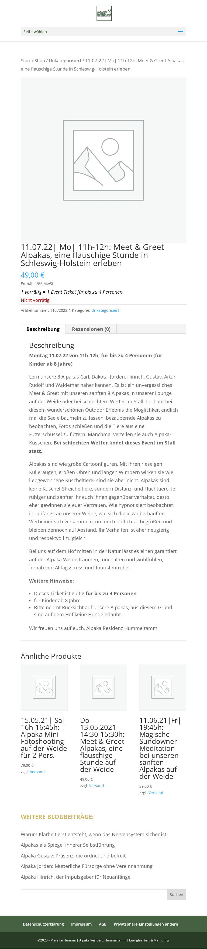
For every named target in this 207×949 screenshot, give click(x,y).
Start (26, 60)
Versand (37, 771)
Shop (39, 60)
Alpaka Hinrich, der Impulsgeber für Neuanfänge (75, 877)
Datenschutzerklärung (43, 924)
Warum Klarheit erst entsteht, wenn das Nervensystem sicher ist (93, 834)
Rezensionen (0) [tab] (91, 329)
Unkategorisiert (65, 60)
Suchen (176, 894)
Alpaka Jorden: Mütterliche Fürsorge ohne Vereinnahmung (87, 866)
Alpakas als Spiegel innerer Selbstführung (68, 845)
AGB (102, 924)
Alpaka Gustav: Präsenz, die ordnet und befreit (73, 855)
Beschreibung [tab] (43, 329)
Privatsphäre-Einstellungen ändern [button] (146, 924)
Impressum (81, 924)
